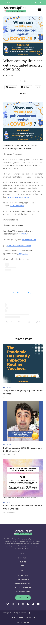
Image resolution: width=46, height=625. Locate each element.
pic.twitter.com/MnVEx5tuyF (19, 245)
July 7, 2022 (23, 253)
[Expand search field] (40, 3)
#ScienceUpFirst (29, 239)
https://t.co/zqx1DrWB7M (18, 197)
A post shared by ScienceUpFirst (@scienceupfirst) (23, 322)
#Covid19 (22, 233)
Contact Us (23, 597)
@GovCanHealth (17, 205)
